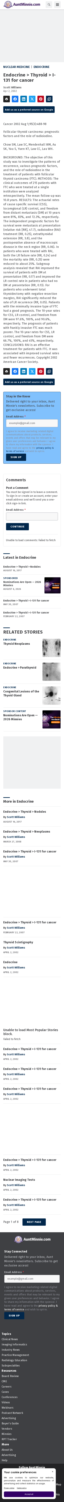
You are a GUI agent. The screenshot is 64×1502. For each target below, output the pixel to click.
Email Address (16, 416)
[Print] (6, 99)
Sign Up (16, 457)
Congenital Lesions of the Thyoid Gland (21, 693)
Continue (17, 526)
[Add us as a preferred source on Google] (49, 99)
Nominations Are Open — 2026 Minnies (22, 583)
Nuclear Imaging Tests (19, 1180)
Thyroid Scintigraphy (18, 942)
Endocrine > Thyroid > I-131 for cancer (26, 600)
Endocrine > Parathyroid (19, 667)
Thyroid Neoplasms (16, 644)
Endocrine (42, 67)
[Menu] (57, 4)
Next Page (34, 1222)
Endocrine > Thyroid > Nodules (22, 566)
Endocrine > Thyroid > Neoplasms (26, 831)
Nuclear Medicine (16, 67)
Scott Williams (12, 87)
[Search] (49, 4)
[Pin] (40, 99)
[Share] (15, 99)
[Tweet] (32, 99)
